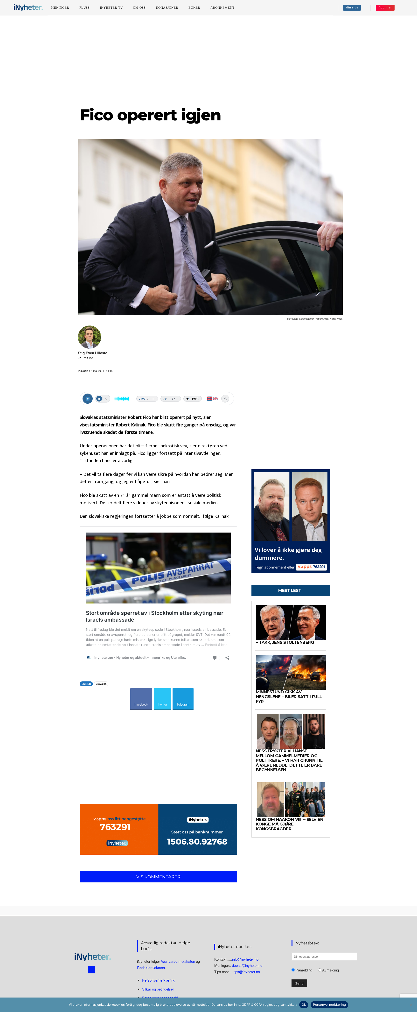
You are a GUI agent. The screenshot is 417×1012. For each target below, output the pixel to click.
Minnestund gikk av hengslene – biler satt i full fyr (289, 696)
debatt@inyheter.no (247, 965)
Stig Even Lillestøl (93, 352)
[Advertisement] (208, 60)
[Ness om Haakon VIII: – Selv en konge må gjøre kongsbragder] (291, 799)
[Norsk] (209, 398)
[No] (411, 1004)
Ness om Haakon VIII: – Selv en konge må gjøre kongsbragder (289, 824)
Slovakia (101, 684)
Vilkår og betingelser (158, 988)
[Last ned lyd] (225, 398)
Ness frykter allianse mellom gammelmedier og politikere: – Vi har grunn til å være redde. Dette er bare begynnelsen (289, 760)
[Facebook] (91, 969)
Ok (304, 1004)
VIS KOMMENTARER (158, 877)
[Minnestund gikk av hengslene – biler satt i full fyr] (291, 672)
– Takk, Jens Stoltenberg (285, 642)
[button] (405, 8)
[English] (215, 398)
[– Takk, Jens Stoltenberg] (291, 622)
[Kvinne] (106, 399)
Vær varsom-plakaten (178, 961)
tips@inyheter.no (247, 971)
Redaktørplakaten (151, 967)
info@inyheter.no (245, 959)
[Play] (88, 399)
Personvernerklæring (158, 980)
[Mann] (99, 399)
